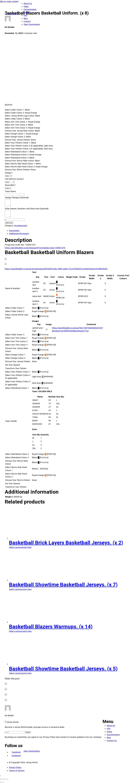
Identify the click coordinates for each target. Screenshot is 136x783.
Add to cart (9, 223)
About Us (28, 3)
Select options (15, 547)
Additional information (19, 233)
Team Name (10, 191)
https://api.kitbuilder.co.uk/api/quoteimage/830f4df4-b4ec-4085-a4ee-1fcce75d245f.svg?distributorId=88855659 (56, 269)
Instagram (16, 755)
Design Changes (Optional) (17, 197)
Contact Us (112, 740)
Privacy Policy (15, 767)
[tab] (70, 230)
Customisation (30, 9)
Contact (27, 21)
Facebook (16, 752)
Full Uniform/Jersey (14, 179)
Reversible (9, 185)
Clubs (26, 6)
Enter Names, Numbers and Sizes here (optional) (26, 208)
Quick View (27, 547)
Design (8, 173)
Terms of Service (16, 770)
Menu (108, 721)
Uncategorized (20, 225)
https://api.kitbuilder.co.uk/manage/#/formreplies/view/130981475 (35, 248)
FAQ (25, 15)
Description (14, 230)
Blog (26, 18)
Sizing (26, 12)
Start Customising (32, 24)
